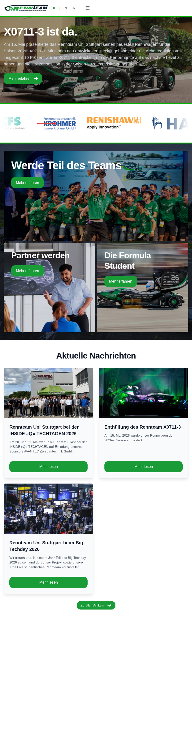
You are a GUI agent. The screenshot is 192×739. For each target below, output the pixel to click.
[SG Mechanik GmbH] (127, 123)
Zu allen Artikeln (92, 605)
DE (54, 8)
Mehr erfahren (20, 78)
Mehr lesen (48, 467)
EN (65, 8)
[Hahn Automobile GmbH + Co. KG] (52, 123)
